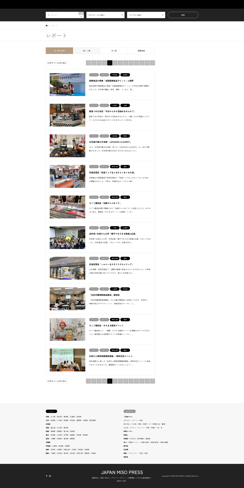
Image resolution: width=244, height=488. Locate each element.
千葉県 (53, 453)
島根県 (66, 416)
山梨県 (54, 446)
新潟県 (61, 446)
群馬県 (87, 453)
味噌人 (126, 435)
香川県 (66, 431)
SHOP (196, 4)
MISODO (133, 438)
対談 (141, 453)
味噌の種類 (164, 442)
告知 (141, 420)
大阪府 (74, 449)
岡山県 (59, 416)
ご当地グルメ (128, 416)
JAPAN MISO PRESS (122, 472)
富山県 (53, 428)
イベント (127, 420)
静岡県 (72, 438)
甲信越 (48, 446)
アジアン (133, 428)
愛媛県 (59, 431)
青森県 (85, 435)
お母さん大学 (121, 481)
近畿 (47, 449)
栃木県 (72, 453)
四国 (47, 431)
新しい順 (86, 50)
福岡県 (79, 420)
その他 (134, 424)
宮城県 (53, 435)
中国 (47, 416)
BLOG (184, 4)
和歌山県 (67, 449)
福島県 (72, 435)
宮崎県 (66, 420)
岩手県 (66, 435)
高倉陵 (148, 438)
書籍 (163, 424)
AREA (146, 4)
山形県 (59, 435)
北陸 (47, 428)
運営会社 (95, 478)
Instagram (50, 476)
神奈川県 (80, 453)
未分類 (126, 449)
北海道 (48, 424)
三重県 (53, 438)
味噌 (139, 424)
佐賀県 (53, 420)
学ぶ (125, 442)
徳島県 (53, 431)
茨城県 (93, 453)
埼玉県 (59, 453)
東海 (47, 438)
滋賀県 (87, 449)
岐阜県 (59, 438)
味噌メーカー (128, 431)
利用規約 (131, 478)
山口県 (53, 416)
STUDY (159, 4)
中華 (147, 428)
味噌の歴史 (154, 442)
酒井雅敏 (141, 438)
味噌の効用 (145, 442)
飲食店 (126, 457)
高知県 (72, 431)
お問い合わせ (104, 478)
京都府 (53, 449)
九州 (47, 420)
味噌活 (126, 438)
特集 (125, 453)
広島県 (72, 416)
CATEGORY (132, 4)
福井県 (66, 428)
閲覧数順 (141, 50)
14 (147, 63)
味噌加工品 (156, 424)
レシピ (126, 428)
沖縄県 (48, 442)
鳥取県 (79, 416)
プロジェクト (133, 453)
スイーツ (141, 428)
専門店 (126, 446)
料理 (146, 453)
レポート (135, 420)
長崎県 (85, 420)
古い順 (114, 50)
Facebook (47, 476)
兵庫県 (59, 449)
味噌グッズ (147, 424)
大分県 (59, 420)
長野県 (67, 446)
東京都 (66, 453)
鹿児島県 (93, 420)
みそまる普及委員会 (143, 478)
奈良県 (80, 449)
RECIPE (171, 4)
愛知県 (66, 438)
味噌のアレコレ (133, 442)
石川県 (59, 428)
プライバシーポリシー (118, 478)
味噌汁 (153, 428)
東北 (47, 435)
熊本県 (72, 420)
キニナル (127, 424)
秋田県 (79, 435)
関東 (47, 453)
